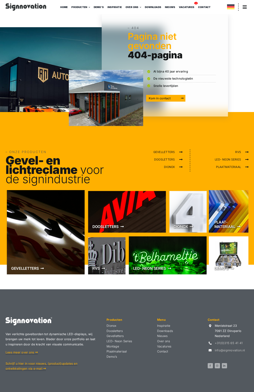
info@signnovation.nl (230, 350)
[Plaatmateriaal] (229, 211)
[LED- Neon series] (168, 255)
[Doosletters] (127, 211)
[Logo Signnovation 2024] (26, 5)
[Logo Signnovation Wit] (29, 319)
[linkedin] (224, 365)
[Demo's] (229, 255)
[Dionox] (188, 211)
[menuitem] (230, 7)
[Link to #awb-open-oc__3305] (245, 7)
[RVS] (107, 255)
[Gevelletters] (46, 232)
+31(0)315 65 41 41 (229, 343)
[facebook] (210, 365)
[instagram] (217, 365)
